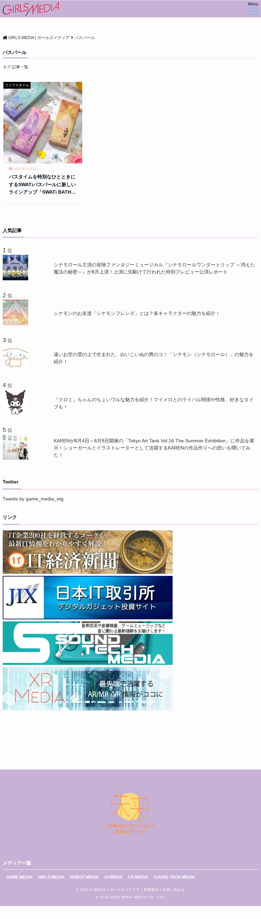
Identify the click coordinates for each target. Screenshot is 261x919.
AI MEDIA (113, 877)
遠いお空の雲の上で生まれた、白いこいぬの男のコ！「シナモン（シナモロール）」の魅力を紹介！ (154, 358)
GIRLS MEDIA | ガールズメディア (110, 889)
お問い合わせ (174, 889)
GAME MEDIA (19, 877)
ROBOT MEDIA (84, 877)
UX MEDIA (138, 877)
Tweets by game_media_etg (33, 498)
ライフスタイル (17, 85)
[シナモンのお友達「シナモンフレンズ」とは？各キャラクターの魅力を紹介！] (17, 323)
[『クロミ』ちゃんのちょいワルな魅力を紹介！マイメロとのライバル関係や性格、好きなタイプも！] (17, 413)
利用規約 (151, 889)
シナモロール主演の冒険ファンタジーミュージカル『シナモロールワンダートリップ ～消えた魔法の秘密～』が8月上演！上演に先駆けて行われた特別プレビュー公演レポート (154, 268)
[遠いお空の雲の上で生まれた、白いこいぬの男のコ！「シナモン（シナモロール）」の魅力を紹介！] (17, 368)
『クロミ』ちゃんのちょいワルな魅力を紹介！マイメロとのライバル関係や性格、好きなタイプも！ (154, 403)
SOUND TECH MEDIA (174, 877)
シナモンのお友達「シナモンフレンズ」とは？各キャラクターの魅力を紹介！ (137, 313)
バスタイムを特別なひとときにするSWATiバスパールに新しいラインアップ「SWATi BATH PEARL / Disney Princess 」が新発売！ (42, 185)
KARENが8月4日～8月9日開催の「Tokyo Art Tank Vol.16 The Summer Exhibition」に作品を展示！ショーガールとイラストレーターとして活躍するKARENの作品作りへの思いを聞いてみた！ (154, 448)
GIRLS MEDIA (51, 877)
